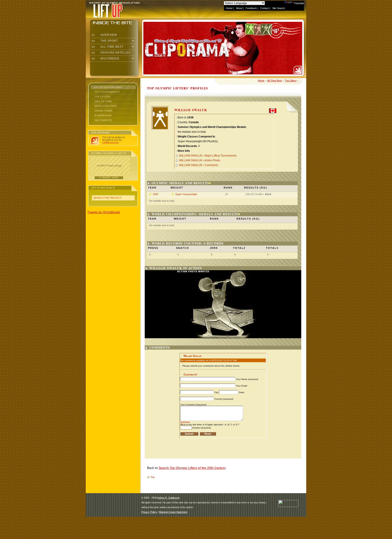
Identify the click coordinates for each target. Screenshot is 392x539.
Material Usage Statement (173, 512)
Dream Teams (103, 110)
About (239, 8)
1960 (155, 194)
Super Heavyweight (186, 194)
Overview (104, 35)
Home (229, 8)
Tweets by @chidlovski (103, 212)
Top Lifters (102, 96)
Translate (299, 3)
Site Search (278, 8)
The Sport (104, 40)
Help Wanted (103, 120)
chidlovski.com (110, 142)
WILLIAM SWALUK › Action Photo (199, 160)
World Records (105, 106)
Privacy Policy (149, 512)
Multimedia (105, 58)
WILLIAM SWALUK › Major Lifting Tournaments (208, 155)
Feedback (251, 8)
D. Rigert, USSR (108, 177)
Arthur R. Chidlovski (168, 497)
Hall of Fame (103, 101)
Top (152, 477)
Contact (264, 8)
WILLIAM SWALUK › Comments (198, 165)
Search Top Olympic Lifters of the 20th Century (192, 468)
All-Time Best (107, 46)
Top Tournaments (107, 92)
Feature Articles (110, 52)
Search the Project (107, 197)
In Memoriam (102, 115)
